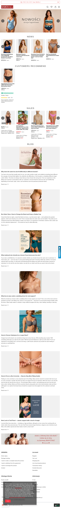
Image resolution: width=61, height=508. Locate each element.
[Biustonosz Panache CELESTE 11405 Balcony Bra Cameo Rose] (23, 46)
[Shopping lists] (51, 7)
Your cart (34, 458)
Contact (3, 468)
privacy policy (18, 488)
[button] (2, 20)
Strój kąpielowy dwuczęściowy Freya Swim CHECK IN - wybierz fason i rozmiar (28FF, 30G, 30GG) (22, 127)
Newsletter (35, 470)
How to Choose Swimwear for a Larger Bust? (14, 335)
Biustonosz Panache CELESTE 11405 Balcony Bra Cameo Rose (22, 55)
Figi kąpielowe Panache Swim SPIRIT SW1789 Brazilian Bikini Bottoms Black (7, 85)
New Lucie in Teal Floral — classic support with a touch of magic (20, 420)
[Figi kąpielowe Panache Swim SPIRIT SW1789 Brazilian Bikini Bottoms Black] (8, 75)
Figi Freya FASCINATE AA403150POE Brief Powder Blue (52, 55)
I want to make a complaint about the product (12, 460)
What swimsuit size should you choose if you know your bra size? (21, 255)
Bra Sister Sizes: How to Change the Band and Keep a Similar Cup (21, 214)
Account (35, 452)
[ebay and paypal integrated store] (57, 505)
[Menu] (59, 7)
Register (34, 456)
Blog (30, 144)
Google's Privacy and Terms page (17, 497)
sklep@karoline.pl (37, 497)
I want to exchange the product (9, 465)
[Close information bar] (58, 2)
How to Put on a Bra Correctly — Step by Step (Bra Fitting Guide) (20, 376)
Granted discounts (37, 468)
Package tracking (5, 458)
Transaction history (37, 465)
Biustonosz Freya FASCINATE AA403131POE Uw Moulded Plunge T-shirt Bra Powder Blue (38, 56)
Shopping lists (35, 460)
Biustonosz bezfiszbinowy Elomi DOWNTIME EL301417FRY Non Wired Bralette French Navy (7, 56)
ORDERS (4, 452)
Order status (4, 456)
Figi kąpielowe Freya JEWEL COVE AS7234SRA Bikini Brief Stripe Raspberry (52, 127)
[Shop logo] (7, 6)
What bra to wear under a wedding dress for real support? (18, 296)
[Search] (47, 7)
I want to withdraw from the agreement (11, 463)
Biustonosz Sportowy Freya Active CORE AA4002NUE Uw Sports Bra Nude (38, 127)
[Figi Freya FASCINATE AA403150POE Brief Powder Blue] (53, 46)
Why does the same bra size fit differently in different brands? (19, 171)
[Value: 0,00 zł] (55, 7)
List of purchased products (39, 463)
